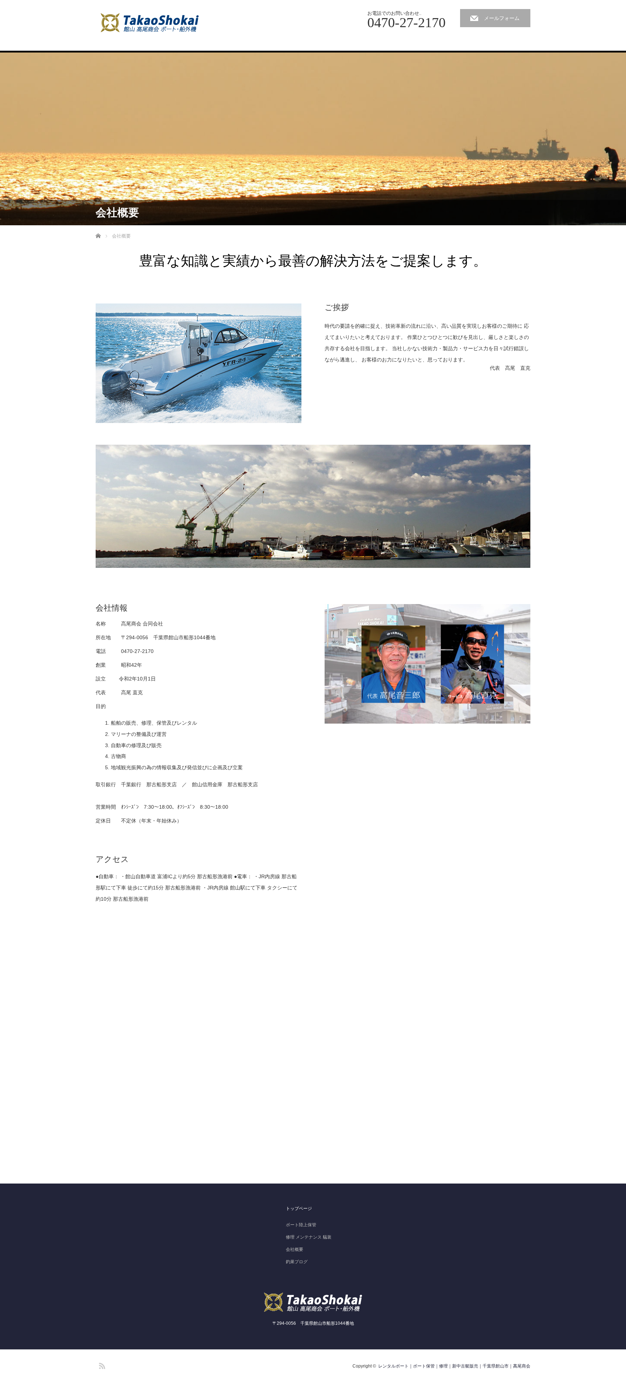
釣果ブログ (297, 1261)
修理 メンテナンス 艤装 (308, 1237)
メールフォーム (501, 18)
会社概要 (294, 1249)
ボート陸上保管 (301, 1224)
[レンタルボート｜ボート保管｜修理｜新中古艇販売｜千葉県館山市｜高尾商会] (151, 22)
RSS (101, 1364)
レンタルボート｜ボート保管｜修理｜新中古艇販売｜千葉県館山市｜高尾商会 (454, 1366)
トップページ (299, 1208)
